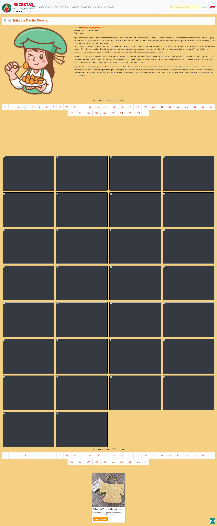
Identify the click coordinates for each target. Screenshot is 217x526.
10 (74, 106)
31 (96, 113)
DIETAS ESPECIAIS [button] (60, 7)
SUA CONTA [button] (109, 7)
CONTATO (97, 7)
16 (122, 106)
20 (153, 106)
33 (113, 113)
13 (98, 106)
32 (104, 113)
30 (88, 113)
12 (90, 106)
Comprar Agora (100, 519)
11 (82, 106)
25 (194, 106)
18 (137, 106)
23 (178, 106)
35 (130, 113)
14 (106, 106)
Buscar (205, 7)
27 (211, 106)
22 (169, 106)
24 (186, 106)
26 (203, 106)
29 (80, 113)
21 (161, 106)
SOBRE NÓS (86, 7)
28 (71, 113)
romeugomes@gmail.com (92, 28)
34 (121, 113)
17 (130, 106)
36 (138, 113)
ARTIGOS (75, 7)
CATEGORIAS (44, 7)
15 (114, 106)
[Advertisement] (108, 138)
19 (145, 106)
